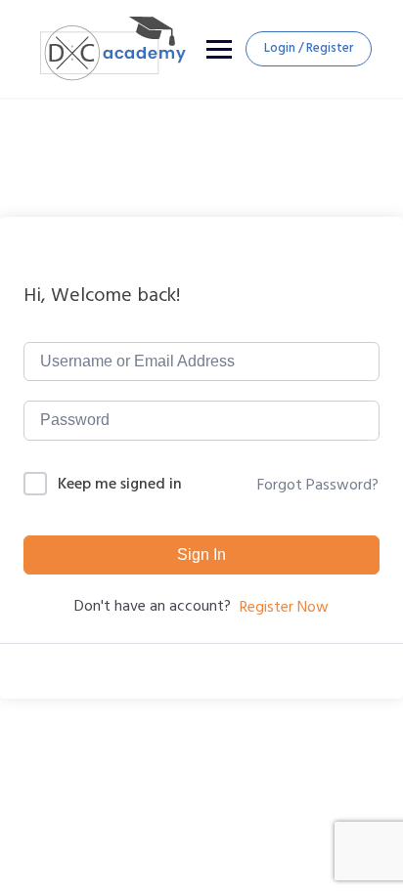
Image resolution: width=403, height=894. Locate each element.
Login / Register (308, 48)
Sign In (201, 554)
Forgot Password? (318, 484)
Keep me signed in (120, 484)
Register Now (284, 606)
